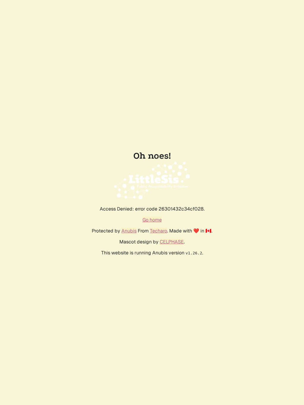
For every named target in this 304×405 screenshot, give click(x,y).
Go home (152, 220)
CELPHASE (172, 242)
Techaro (158, 231)
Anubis (129, 231)
